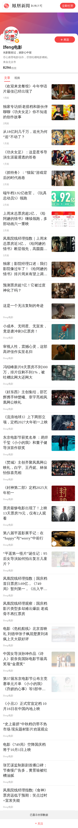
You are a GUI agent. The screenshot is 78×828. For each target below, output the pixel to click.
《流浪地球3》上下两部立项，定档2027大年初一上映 (25, 419)
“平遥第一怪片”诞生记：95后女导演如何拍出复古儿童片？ (25, 558)
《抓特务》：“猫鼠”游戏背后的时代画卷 (25, 175)
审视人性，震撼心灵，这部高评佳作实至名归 (25, 349)
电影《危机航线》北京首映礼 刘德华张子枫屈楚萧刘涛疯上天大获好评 (25, 634)
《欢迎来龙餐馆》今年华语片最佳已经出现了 (25, 88)
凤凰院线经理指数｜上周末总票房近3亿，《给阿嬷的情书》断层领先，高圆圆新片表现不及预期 (25, 244)
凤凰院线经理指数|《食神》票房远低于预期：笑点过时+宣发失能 (25, 795)
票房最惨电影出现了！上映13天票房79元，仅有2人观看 (25, 513)
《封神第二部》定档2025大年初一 (25, 490)
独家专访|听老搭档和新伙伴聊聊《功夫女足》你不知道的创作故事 (25, 112)
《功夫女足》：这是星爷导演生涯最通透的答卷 (25, 154)
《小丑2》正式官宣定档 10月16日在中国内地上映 (25, 706)
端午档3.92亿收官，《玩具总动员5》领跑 (25, 195)
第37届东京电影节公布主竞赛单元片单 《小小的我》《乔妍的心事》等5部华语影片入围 (25, 684)
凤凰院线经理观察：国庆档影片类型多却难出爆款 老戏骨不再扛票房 (25, 608)
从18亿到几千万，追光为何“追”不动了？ (25, 134)
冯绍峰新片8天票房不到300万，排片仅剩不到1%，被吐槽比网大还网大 (25, 372)
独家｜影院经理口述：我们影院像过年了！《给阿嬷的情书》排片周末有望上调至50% (25, 269)
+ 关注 (39, 823)
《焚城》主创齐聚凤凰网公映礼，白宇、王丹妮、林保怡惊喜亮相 (25, 467)
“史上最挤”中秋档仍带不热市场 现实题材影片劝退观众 (25, 726)
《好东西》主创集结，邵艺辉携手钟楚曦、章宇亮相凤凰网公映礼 (25, 397)
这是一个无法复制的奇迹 (23, 306)
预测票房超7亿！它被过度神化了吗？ (24, 287)
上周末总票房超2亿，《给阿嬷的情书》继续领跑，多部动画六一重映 (25, 218)
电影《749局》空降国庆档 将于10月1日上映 (24, 747)
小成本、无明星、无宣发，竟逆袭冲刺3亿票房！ (25, 328)
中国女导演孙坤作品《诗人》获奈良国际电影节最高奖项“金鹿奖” (25, 659)
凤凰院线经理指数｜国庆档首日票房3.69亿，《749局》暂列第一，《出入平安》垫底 (25, 584)
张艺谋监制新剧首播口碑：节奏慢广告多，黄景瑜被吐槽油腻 (25, 770)
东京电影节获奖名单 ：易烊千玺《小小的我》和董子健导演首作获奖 (25, 442)
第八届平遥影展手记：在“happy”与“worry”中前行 (23, 535)
